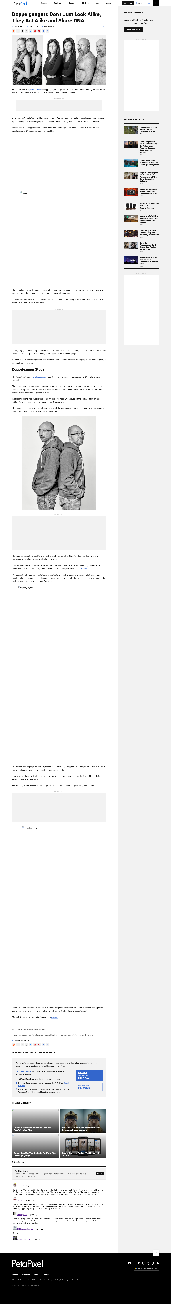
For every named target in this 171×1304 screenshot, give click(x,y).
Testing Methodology (62, 1280)
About (108, 3)
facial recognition (39, 376)
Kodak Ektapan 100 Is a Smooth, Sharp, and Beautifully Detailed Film (149, 233)
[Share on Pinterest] (39, 31)
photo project (35, 89)
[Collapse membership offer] (102, 1062)
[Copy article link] (47, 31)
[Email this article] (43, 31)
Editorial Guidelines (18, 1280)
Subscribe (128, 3)
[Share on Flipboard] (35, 31)
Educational (19, 26)
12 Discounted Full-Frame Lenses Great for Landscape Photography (149, 162)
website (54, 1016)
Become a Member (23, 1071)
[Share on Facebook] (18, 31)
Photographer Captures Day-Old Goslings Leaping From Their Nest (149, 130)
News (43, 3)
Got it (99, 1173)
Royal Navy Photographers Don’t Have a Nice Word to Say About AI (148, 246)
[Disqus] (59, 1211)
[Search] (156, 3)
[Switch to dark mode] (149, 3)
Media (84, 3)
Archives (45, 1275)
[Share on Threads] (26, 31)
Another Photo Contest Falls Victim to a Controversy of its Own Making (149, 260)
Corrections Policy (46, 1280)
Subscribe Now (133, 29)
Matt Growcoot (49, 26)
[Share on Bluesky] (30, 31)
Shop (97, 3)
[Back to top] (156, 1253)
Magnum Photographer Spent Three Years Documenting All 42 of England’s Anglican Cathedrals (149, 177)
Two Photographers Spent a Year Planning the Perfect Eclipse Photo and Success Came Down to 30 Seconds (148, 147)
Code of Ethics (32, 1280)
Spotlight (27, 1040)
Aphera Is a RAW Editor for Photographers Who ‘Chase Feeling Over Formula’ (149, 219)
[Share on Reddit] (13, 31)
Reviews (57, 3)
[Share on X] (22, 31)
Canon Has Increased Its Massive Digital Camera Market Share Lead (148, 192)
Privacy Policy (76, 1280)
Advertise (26, 1275)
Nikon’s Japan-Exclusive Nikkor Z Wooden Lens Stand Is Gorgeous (149, 206)
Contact (15, 1275)
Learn (71, 3)
